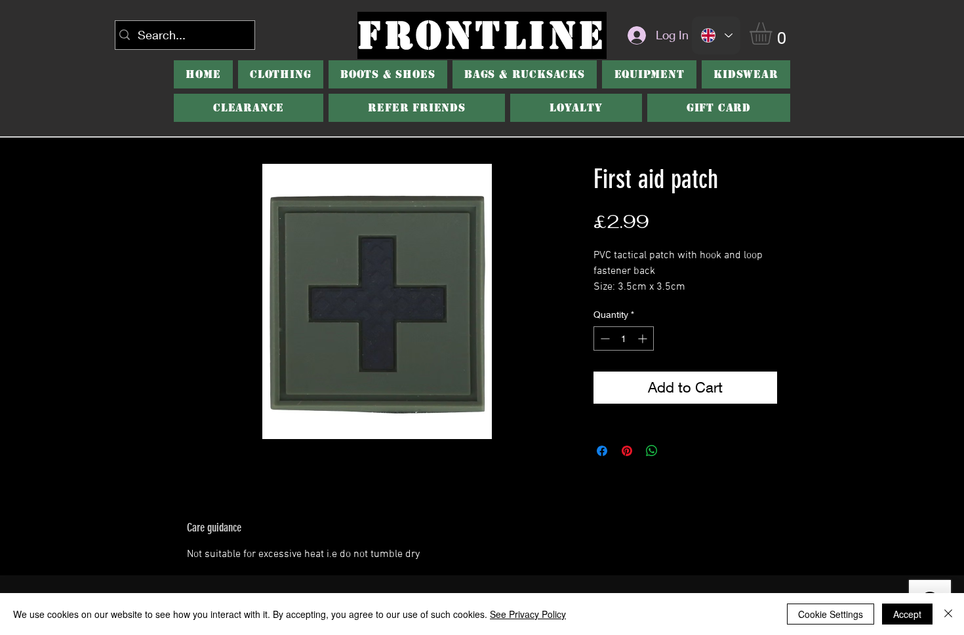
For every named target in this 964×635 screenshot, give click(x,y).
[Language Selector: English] (716, 35)
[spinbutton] (623, 338)
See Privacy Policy (528, 614)
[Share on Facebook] (602, 451)
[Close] (948, 614)
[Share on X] (677, 451)
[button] (774, 33)
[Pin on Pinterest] (627, 451)
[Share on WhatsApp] (652, 451)
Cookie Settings (830, 614)
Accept (907, 614)
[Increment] (643, 338)
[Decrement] (603, 338)
